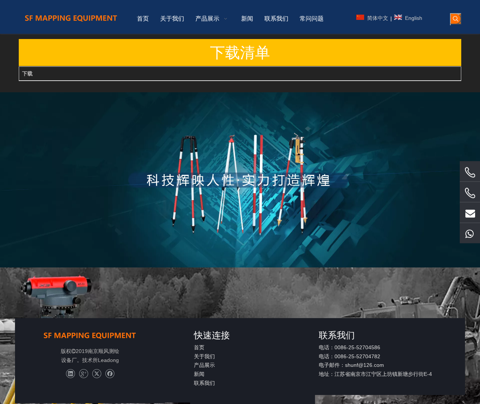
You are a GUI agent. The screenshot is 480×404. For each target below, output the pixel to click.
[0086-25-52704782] (470, 193)
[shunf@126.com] (470, 212)
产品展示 (204, 365)
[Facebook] (109, 373)
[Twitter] (96, 373)
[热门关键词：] (455, 18)
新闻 (199, 374)
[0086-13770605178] (470, 233)
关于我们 (204, 356)
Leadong (108, 360)
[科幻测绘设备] (90, 335)
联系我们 (204, 383)
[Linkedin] (70, 373)
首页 (199, 347)
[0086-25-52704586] (470, 172)
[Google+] (83, 373)
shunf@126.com (364, 365)
